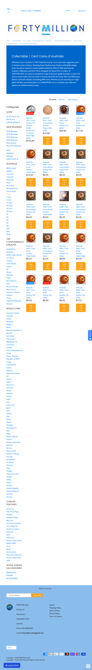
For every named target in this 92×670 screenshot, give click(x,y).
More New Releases (13, 146)
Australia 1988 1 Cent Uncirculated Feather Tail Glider (64, 209)
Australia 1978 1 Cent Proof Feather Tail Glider (80, 123)
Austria (9, 319)
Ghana (8, 272)
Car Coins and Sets (13, 523)
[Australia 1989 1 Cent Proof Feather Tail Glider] (64, 279)
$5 (7, 223)
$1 (7, 214)
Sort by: (62, 99)
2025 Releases (11, 134)
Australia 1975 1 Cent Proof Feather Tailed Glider (31, 167)
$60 (8, 231)
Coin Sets (10, 174)
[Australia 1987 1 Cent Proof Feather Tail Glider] (31, 279)
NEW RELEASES (14, 127)
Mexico (9, 422)
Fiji (7, 269)
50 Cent (9, 211)
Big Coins (9, 520)
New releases (11, 143)
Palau (8, 434)
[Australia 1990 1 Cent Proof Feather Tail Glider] (47, 279)
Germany (9, 388)
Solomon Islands (12, 292)
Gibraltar (9, 275)
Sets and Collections (14, 555)
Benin (8, 327)
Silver (8, 549)
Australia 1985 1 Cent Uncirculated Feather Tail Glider (81, 209)
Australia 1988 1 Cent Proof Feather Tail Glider (80, 293)
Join (29, 11)
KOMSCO (10, 153)
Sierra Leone (11, 289)
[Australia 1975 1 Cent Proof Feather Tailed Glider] (31, 154)
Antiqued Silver (12, 517)
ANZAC (9, 171)
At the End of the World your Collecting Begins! (13, 119)
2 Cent (8, 197)
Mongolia (9, 425)
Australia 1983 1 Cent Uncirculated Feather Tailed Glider (47, 209)
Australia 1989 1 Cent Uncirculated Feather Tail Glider (81, 167)
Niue (8, 284)
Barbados (9, 252)
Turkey (8, 480)
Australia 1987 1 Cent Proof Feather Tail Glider (30, 293)
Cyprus (9, 266)
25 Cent (9, 208)
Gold (8, 535)
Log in (23, 11)
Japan (8, 408)
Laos (8, 411)
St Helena (10, 462)
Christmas (10, 509)
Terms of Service (55, 616)
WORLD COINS (13, 309)
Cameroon (10, 258)
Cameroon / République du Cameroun (11, 342)
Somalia (9, 457)
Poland (9, 439)
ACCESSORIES (12, 578)
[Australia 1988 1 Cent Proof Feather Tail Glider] (81, 279)
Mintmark (10, 180)
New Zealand (11, 281)
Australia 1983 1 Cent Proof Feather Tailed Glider (31, 251)
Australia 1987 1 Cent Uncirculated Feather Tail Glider (64, 167)
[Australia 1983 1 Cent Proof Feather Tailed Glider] (31, 238)
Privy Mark (10, 185)
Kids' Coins (10, 538)
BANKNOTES (11, 573)
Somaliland (10, 459)
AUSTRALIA (11, 164)
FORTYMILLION (24, 658)
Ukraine (9, 485)
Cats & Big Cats (12, 526)
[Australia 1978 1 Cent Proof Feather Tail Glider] (81, 110)
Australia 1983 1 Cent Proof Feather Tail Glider (63, 251)
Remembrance (12, 188)
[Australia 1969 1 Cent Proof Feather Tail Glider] (64, 109)
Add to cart (47, 140)
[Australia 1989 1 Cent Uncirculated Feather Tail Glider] (81, 154)
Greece (9, 396)
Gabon (8, 382)
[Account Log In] (8, 12)
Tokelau (9, 295)
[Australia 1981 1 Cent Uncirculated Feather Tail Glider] (47, 154)
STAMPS (9, 575)
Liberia (8, 413)
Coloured (9, 177)
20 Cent (9, 206)
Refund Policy (54, 611)
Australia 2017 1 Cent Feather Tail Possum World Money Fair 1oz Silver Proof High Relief (30, 128)
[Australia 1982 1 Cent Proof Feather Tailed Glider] (81, 238)
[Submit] (33, 11)
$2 (7, 217)
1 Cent (8, 194)
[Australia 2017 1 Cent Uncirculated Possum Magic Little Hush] (47, 110)
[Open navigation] (8, 9)
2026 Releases (11, 131)
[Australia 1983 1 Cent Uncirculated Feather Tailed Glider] (47, 195)
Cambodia (10, 336)
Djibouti (9, 370)
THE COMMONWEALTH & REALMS (15, 242)
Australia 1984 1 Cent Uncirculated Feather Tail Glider (31, 209)
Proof (8, 183)
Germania (10, 385)
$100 (8, 234)
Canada (9, 261)
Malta (8, 278)
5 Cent (8, 200)
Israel (8, 399)
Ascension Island (12, 313)
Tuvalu (8, 298)
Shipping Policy (55, 608)
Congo (8, 362)
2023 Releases (11, 140)
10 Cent (9, 203)
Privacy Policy (54, 613)
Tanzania (9, 465)
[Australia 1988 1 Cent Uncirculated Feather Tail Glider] (64, 196)
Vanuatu (9, 304)
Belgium (9, 324)
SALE (8, 150)
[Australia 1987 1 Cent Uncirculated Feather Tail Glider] (64, 154)
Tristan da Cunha (12, 474)
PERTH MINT (11, 168)
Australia (9, 316)
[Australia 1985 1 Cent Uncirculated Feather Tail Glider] (81, 195)
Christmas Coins (12, 529)
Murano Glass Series (13, 540)
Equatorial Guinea (13, 373)
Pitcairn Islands (12, 286)
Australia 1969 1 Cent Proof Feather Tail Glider (63, 123)
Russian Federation (13, 442)
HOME (9, 112)
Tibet (8, 468)
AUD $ (67, 11)
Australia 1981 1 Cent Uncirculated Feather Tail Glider (47, 167)
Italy (8, 402)
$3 (7, 220)
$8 (7, 226)
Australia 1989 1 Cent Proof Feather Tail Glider (63, 293)
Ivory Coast (10, 405)
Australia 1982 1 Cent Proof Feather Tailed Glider (80, 251)
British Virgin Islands (13, 255)
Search (52, 605)
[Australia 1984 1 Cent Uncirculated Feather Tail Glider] (31, 195)
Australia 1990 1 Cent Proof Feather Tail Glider (47, 293)
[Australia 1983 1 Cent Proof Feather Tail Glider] (64, 238)
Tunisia (8, 477)
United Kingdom (12, 488)
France (8, 379)
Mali (8, 416)
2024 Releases (12, 137)
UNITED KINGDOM (13, 301)
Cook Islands (11, 263)
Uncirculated (11, 191)
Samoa (9, 448)
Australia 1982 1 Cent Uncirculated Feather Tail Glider (47, 251)
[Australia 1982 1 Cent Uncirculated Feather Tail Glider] (47, 238)
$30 (8, 229)
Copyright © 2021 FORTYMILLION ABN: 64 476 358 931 (25, 660)
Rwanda (9, 445)
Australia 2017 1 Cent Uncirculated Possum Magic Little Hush (47, 124)
